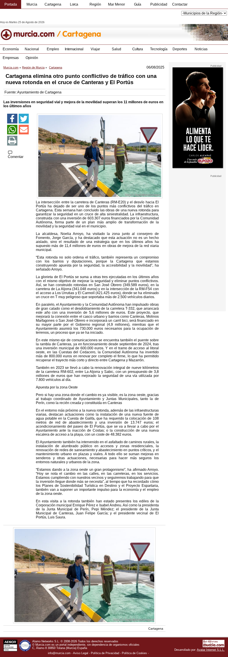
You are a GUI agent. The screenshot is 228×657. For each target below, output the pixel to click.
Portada (10, 4)
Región (95, 4)
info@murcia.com (59, 653)
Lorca (74, 4)
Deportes (180, 49)
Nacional (32, 49)
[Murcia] (30, 30)
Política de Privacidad (105, 653)
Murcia (31, 4)
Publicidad (158, 4)
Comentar (15, 157)
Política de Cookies (134, 653)
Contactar (179, 4)
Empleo (53, 49)
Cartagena (53, 4)
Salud (116, 49)
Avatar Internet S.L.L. (211, 649)
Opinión (32, 58)
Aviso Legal (80, 653)
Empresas (11, 58)
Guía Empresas (137, 5)
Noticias (201, 49)
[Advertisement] (197, 244)
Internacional (74, 49)
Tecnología (158, 49)
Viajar (95, 49)
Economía (11, 49)
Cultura (137, 49)
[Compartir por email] (24, 130)
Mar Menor (116, 4)
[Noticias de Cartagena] (108, 30)
